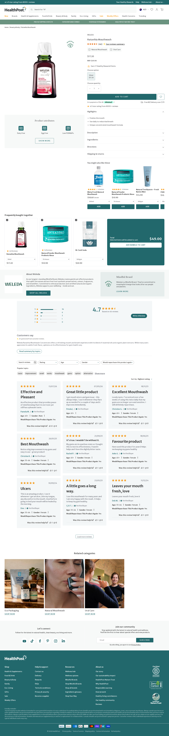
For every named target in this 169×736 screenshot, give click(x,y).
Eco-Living (84, 16)
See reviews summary (115, 44)
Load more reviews (84, 537)
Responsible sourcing (104, 688)
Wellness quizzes (71, 676)
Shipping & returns (95, 154)
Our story (99, 671)
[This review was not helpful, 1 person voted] (55, 470)
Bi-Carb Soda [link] (81, 250)
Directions (91, 147)
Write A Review (139, 316)
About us (159, 2)
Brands (14, 16)
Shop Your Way (71, 696)
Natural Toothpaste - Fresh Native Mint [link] (147, 191)
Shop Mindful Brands (73, 684)
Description (92, 132)
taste (20, 373)
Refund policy (115, 731)
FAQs (37, 684)
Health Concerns (128, 16)
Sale (101, 16)
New (6, 16)
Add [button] (99, 207)
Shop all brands (71, 688)
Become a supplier (42, 696)
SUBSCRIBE (145, 640)
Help (137, 2)
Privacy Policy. (136, 645)
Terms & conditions (42, 688)
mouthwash (59, 373)
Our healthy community (105, 700)
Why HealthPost (102, 684)
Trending (142, 16)
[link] (98, 176)
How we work (101, 692)
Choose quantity (93, 83)
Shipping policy (90, 731)
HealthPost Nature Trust (105, 680)
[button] (151, 9)
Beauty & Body (61, 16)
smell (42, 373)
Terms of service (78, 731)
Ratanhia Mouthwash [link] (15, 254)
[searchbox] (25, 362)
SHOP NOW (10, 614)
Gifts (94, 16)
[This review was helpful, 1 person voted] (96, 423)
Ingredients (92, 139)
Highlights (92, 111)
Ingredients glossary (73, 692)
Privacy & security (42, 692)
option (77, 373)
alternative (88, 373)
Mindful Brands (71, 680)
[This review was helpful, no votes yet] (50, 426)
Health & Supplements (30, 16)
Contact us (39, 671)
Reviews (99, 704)
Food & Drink (47, 16)
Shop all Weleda (38, 293)
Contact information (103, 731)
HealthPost (56, 731)
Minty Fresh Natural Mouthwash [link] (95, 193)
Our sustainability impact (105, 676)
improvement (30, 373)
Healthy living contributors (106, 696)
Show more (100, 373)
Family (73, 16)
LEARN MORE (122, 291)
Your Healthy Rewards (124, 2)
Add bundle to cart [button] (135, 245)
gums (70, 373)
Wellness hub (146, 2)
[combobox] (82, 10)
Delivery (38, 676)
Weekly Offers (112, 16)
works (49, 373)
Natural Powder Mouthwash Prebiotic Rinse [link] (123, 193)
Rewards (38, 680)
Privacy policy (66, 731)
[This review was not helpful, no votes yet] (54, 426)
